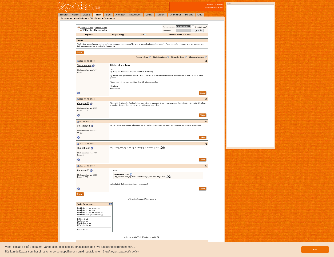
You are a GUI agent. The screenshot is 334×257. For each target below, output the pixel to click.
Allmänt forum (101, 27)
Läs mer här (111, 46)
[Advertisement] (250, 41)
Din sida (189, 15)
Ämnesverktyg (142, 57)
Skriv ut (220, 7)
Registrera (89, 35)
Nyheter (64, 15)
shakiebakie (83, 147)
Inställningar (81, 18)
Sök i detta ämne (160, 57)
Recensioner (135, 15)
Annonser (120, 15)
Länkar (149, 15)
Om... (199, 15)
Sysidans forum (86, 27)
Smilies (80, 221)
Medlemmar (175, 15)
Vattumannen (84, 65)
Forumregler (109, 18)
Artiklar (75, 15)
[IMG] (79, 223)
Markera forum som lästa (180, 35)
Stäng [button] (315, 249)
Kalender (161, 15)
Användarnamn (169, 27)
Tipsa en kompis (210, 7)
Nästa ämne (149, 199)
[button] (121, 251)
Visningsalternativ (196, 57)
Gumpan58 (83, 103)
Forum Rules (82, 230)
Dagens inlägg (118, 35)
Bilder (108, 15)
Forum (98, 15)
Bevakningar (67, 18)
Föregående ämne (136, 199)
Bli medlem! (218, 4)
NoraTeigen (83, 125)
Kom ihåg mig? (201, 27)
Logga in (210, 4)
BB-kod (80, 219)
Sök (142, 35)
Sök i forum (95, 18)
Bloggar (86, 15)
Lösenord (167, 31)
